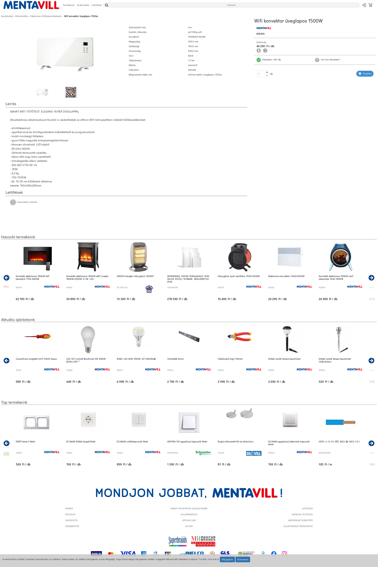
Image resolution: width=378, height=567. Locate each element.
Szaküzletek (83, 4)
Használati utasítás (26, 201)
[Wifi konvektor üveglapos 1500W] (64, 54)
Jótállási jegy (189, 520)
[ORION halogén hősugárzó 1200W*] (139, 283)
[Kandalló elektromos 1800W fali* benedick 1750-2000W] (38, 283)
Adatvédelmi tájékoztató (300, 520)
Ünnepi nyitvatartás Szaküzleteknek (188, 508)
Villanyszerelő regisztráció (298, 526)
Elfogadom (227, 559)
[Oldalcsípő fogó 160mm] (239, 366)
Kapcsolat (70, 514)
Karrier (69, 508)
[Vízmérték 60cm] (189, 366)
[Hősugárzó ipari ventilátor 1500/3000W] (239, 283)
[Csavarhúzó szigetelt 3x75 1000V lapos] (38, 366)
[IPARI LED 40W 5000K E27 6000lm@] (139, 366)
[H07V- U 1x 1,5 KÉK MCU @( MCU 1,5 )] (340, 449)
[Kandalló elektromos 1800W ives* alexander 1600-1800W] (340, 283)
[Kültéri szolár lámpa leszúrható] (290, 366)
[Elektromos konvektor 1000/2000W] (290, 283)
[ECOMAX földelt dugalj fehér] (88, 449)
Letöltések (96, 4)
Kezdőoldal (7, 16)
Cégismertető (72, 526)
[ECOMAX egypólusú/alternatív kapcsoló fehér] (290, 449)
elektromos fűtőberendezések (45, 16)
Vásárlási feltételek (302, 514)
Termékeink (69, 4)
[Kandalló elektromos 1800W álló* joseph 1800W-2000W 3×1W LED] (88, 283)
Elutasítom (242, 559)
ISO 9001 (189, 526)
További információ (209, 559)
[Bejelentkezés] (364, 5)
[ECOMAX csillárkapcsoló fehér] (139, 449)
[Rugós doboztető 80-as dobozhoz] (239, 449)
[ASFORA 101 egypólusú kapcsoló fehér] (189, 449)
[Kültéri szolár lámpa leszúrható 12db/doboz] (340, 366)
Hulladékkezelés (189, 514)
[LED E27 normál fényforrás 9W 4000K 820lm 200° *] (88, 366)
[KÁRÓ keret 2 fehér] (38, 449)
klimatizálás (21, 16)
